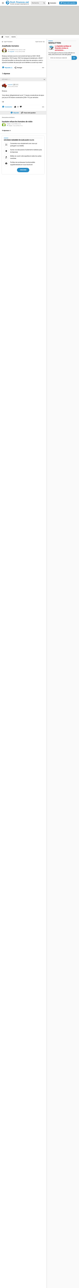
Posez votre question (29, 113)
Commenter (8, 107)
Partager (19, 67)
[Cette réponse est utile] (15, 107)
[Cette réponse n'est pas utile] (21, 107)
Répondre (16, 113)
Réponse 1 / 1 (6, 79)
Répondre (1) (8, 67)
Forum (7, 37)
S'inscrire (23, 170)
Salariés (13, 37)
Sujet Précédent (8, 41)
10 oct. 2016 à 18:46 (20, 51)
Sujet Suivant (39, 41)
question (69, 3)
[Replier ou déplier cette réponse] (44, 79)
